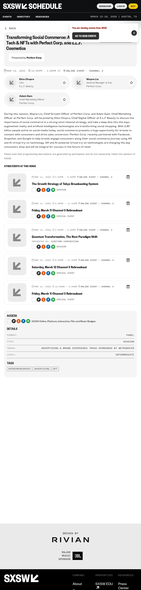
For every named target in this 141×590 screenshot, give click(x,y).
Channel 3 (96, 71)
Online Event (75, 71)
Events (7, 16)
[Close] (134, 33)
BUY (133, 6)
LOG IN (121, 6)
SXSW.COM (105, 6)
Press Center (123, 586)
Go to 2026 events (85, 36)
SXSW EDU (104, 584)
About (77, 584)
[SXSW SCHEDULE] (32, 6)
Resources (42, 16)
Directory (23, 16)
